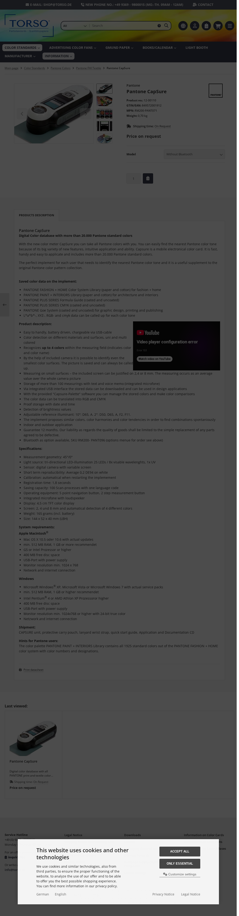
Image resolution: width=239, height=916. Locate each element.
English (60, 894)
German (42, 894)
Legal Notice (190, 894)
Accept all (179, 851)
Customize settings (181, 874)
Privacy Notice (163, 894)
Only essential (180, 863)
